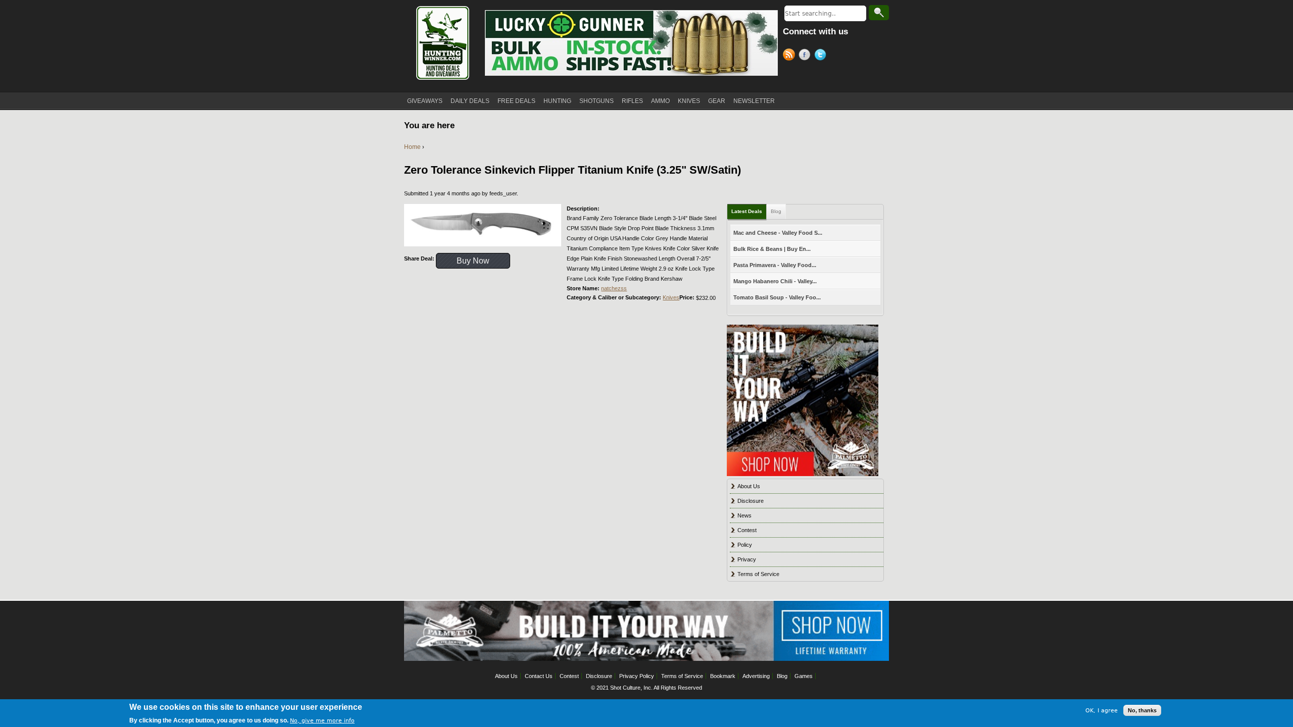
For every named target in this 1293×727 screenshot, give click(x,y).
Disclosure (750, 501)
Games (803, 676)
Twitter (822, 56)
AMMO (660, 101)
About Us (748, 486)
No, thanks (1142, 710)
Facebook (806, 56)
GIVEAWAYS (424, 101)
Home (412, 146)
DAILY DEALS (470, 101)
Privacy (746, 559)
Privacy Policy (636, 676)
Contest (747, 530)
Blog (776, 211)
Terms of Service (758, 574)
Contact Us (539, 676)
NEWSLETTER (754, 101)
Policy (744, 545)
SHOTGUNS (596, 101)
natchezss (614, 288)
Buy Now (473, 260)
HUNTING (557, 101)
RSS (791, 56)
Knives (671, 297)
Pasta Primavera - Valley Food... (774, 265)
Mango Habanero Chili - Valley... (775, 281)
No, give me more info (322, 720)
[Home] (442, 43)
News (744, 515)
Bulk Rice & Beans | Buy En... (772, 249)
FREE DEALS (516, 101)
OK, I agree (1101, 710)
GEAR (716, 101)
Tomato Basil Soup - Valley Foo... (777, 297)
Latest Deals (746, 211)
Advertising (756, 676)
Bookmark (722, 676)
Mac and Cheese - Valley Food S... (777, 233)
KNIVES (689, 101)
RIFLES (632, 101)
